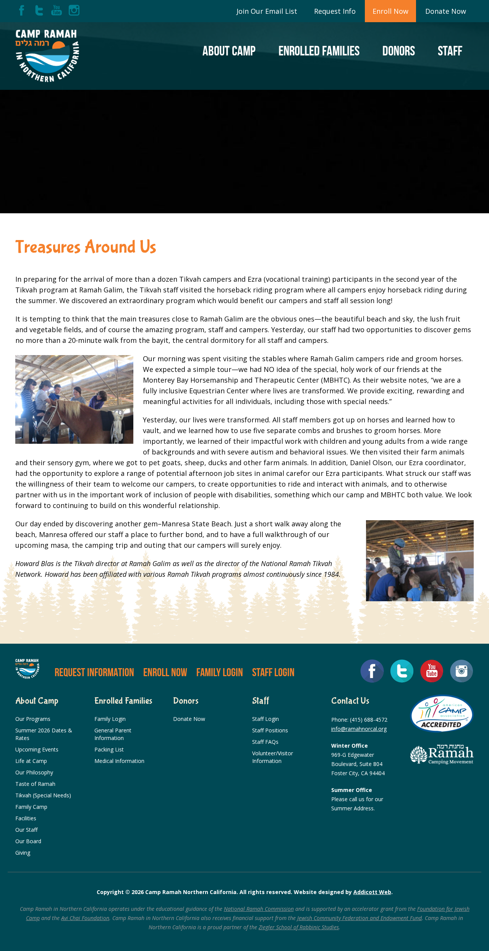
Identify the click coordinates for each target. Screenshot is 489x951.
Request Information (94, 672)
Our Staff (26, 829)
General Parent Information (112, 734)
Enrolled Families (319, 50)
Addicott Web (372, 892)
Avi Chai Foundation (85, 918)
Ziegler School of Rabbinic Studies (299, 927)
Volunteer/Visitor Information (272, 757)
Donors (398, 50)
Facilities (25, 818)
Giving (22, 852)
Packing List (109, 749)
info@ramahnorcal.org (359, 728)
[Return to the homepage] (47, 56)
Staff (450, 50)
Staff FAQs (265, 741)
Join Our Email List (266, 11)
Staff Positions (270, 730)
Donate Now (445, 11)
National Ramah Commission (259, 908)
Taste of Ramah (35, 783)
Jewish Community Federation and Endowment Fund (359, 918)
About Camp (229, 50)
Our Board (28, 841)
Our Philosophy (34, 772)
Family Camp (31, 806)
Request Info (335, 11)
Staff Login (273, 672)
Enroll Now (390, 11)
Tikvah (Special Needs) (43, 795)
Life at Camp (31, 760)
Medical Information (119, 760)
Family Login (219, 672)
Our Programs (32, 718)
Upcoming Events (36, 749)
